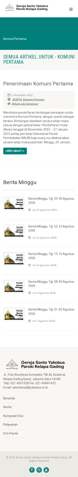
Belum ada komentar (25, 104)
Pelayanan (10, 424)
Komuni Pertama (33, 99)
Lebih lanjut (14, 150)
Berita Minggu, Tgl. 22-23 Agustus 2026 (51, 228)
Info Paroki (10, 433)
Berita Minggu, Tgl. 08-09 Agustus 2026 (51, 284)
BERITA (17, 99)
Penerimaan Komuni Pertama (38, 84)
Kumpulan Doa (13, 416)
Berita (7, 407)
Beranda (9, 398)
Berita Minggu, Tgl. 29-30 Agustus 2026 (51, 201)
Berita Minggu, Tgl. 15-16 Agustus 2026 (51, 256)
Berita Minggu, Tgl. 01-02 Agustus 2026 (51, 311)
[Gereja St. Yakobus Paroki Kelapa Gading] (26, 7)
